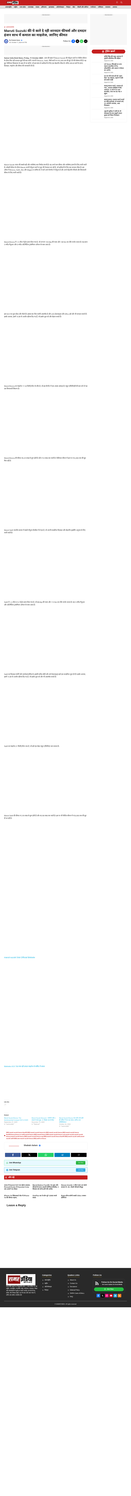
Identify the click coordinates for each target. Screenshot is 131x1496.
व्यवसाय (107, 7)
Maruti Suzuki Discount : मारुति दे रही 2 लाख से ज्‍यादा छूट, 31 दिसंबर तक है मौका (43, 1119)
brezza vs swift (20, 1134)
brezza (13, 1134)
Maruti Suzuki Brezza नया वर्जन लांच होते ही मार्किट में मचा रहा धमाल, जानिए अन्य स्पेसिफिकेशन (71, 1120)
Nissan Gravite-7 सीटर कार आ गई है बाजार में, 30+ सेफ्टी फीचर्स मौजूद (74, 1186)
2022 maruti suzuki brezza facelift (16, 1132)
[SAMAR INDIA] (12, 2)
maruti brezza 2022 (31, 1134)
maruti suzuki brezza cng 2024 (36, 1136)
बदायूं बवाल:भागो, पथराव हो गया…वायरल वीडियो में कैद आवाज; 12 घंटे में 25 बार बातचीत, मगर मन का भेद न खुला (113, 90)
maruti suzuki (69, 1134)
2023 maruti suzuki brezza (54, 1132)
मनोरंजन (93, 7)
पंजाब (37, 7)
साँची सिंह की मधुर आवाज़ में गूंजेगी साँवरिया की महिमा (113, 57)
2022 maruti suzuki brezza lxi (36, 1132)
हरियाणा (43, 7)
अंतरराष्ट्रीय (8, 7)
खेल (74, 7)
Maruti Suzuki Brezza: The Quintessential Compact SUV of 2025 (16, 1119)
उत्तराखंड (30, 7)
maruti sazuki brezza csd (57, 1134)
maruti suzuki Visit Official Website (19, 957)
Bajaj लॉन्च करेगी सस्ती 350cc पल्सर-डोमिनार (73, 1197)
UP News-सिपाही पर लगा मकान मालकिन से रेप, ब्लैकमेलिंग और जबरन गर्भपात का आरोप (114, 67)
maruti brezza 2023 (43, 1134)
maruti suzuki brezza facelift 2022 (57, 1136)
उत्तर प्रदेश (23, 7)
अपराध (115, 7)
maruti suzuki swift (74, 1136)
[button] (121, 2)
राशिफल (100, 7)
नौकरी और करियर (82, 7)
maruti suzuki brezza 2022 (19, 1136)
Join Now (80, 1163)
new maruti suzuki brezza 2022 (26, 1138)
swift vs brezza (41, 1138)
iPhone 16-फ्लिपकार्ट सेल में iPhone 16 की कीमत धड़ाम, (16, 1197)
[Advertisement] (46, 84)
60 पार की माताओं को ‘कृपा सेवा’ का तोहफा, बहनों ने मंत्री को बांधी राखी (113, 78)
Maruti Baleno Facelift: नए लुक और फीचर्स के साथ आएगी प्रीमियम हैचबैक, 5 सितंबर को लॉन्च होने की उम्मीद (46, 1187)
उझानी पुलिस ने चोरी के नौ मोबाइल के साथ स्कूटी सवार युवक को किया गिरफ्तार (113, 113)
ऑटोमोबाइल (60, 7)
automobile (10, 27)
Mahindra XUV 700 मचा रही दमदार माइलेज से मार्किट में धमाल (24, 1066)
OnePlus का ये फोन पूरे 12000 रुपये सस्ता (45, 1197)
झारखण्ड (51, 7)
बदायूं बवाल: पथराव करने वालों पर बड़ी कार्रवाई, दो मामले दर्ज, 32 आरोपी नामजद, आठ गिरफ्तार (114, 103)
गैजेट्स (68, 7)
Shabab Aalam (15, 40)
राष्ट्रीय (15, 7)
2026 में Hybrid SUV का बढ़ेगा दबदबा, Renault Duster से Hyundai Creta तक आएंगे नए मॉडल (17, 1187)
